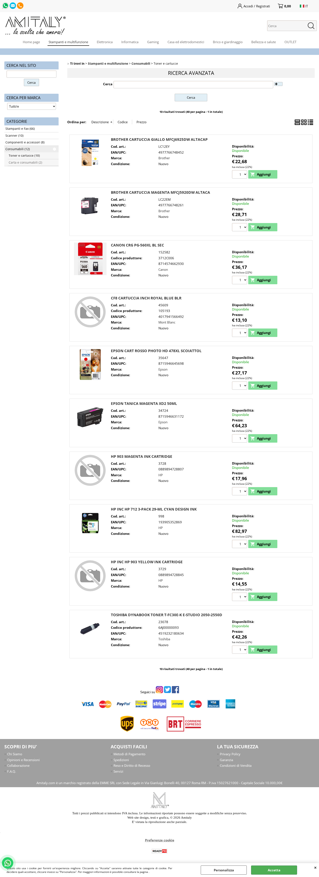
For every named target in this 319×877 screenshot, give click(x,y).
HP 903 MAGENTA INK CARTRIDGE (141, 456)
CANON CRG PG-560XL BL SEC (137, 245)
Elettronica (105, 42)
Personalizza (224, 870)
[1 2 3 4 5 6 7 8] (240, 492)
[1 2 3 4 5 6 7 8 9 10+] (240, 597)
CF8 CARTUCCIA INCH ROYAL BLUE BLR (146, 298)
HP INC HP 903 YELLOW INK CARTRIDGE (147, 561)
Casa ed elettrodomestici (186, 42)
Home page (31, 42)
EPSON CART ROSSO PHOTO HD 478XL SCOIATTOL (156, 350)
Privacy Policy (230, 754)
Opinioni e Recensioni (23, 760)
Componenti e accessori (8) (24, 142)
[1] (240, 175)
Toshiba (164, 639)
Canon (163, 269)
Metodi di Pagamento (129, 754)
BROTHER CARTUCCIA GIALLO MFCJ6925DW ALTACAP (159, 139)
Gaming (153, 42)
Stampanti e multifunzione (68, 42)
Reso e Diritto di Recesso (131, 765)
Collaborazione (18, 765)
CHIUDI (315, 867)
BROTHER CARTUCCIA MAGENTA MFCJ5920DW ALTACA (160, 192)
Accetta (274, 870)
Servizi (118, 771)
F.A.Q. (11, 771)
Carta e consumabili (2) (25, 162)
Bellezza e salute (263, 42)
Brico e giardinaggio (228, 42)
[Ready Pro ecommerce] (159, 851)
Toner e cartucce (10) (24, 156)
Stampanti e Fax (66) (20, 129)
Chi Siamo (14, 754)
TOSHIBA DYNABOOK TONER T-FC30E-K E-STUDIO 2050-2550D (166, 614)
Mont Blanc (166, 322)
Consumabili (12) (17, 149)
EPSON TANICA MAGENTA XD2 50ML (144, 403)
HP (160, 475)
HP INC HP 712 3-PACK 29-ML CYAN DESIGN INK (154, 509)
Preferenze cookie (159, 840)
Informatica (129, 42)
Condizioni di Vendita (236, 765)
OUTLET (290, 42)
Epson (163, 369)
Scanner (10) (14, 136)
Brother (164, 158)
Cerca (107, 84)
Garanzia (226, 760)
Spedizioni (121, 760)
